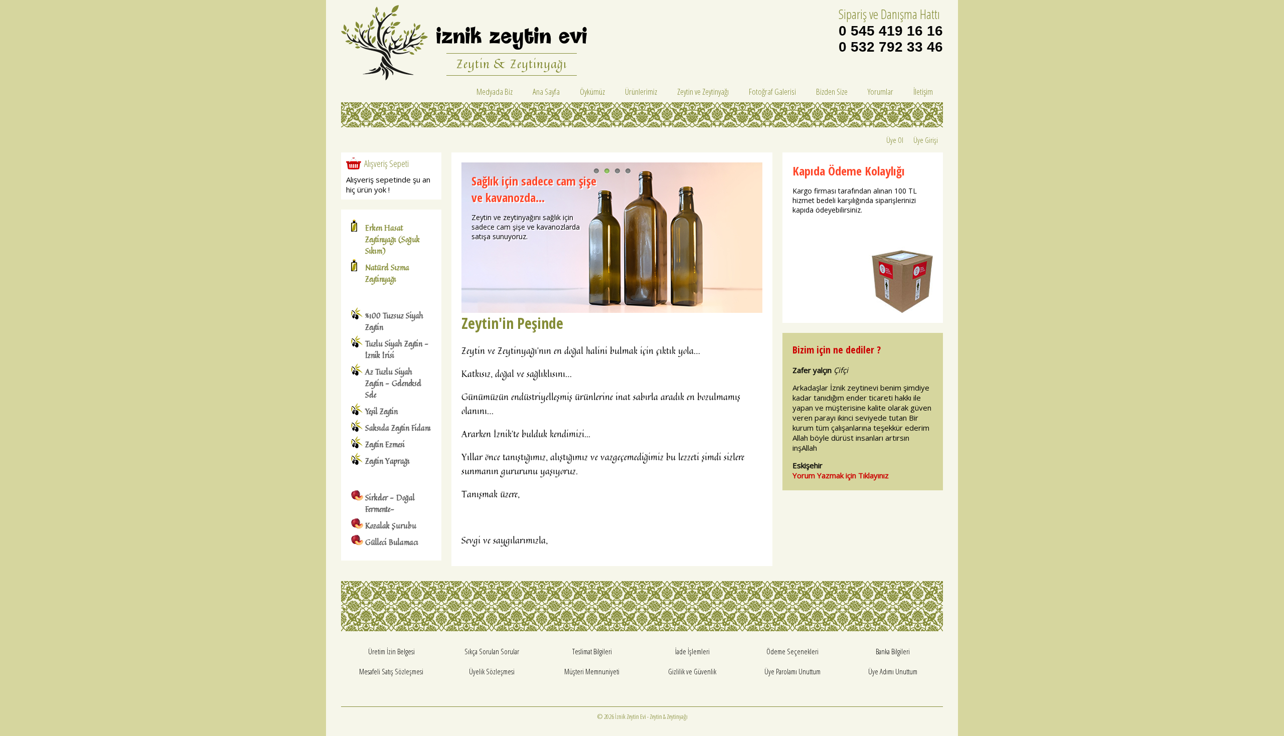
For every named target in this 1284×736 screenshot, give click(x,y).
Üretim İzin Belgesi (391, 651)
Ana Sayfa (546, 91)
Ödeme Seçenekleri (792, 651)
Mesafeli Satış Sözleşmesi (391, 671)
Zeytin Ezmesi (385, 444)
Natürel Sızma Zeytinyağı (387, 273)
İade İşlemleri (692, 651)
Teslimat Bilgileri (592, 651)
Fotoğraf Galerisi (772, 91)
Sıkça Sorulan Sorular (491, 651)
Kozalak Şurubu (390, 525)
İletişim (923, 91)
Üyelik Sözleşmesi (492, 671)
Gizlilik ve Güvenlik (692, 671)
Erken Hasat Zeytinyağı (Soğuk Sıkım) (392, 239)
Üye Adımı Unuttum (892, 671)
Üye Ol (894, 140)
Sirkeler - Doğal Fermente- (390, 503)
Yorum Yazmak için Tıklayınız (840, 475)
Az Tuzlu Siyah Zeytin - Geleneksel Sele (393, 383)
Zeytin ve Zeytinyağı (703, 91)
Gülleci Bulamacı (391, 542)
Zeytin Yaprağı (387, 461)
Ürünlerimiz (641, 91)
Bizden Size (832, 91)
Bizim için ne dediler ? (836, 349)
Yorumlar (880, 91)
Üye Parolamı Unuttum (792, 671)
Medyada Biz (494, 91)
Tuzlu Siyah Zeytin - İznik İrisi (397, 349)
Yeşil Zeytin (381, 411)
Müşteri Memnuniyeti (591, 671)
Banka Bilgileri (893, 651)
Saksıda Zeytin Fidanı (398, 428)
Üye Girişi (925, 140)
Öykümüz (592, 91)
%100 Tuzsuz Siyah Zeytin (394, 321)
